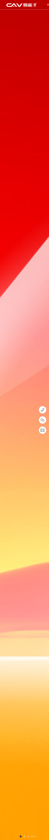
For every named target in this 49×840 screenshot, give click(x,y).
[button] (21, 836)
